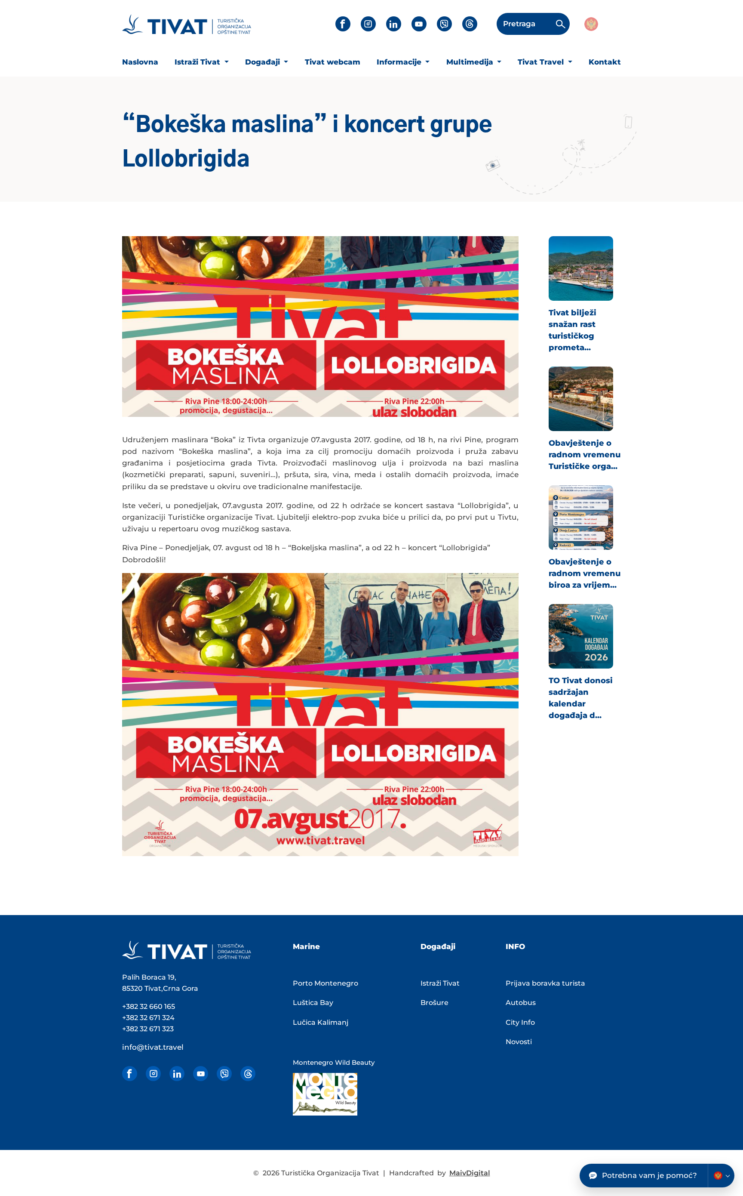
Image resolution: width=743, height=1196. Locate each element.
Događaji (263, 62)
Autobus (521, 1003)
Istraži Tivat (198, 62)
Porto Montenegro (325, 983)
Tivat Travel (542, 62)
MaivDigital (469, 1173)
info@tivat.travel (153, 1047)
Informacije (400, 62)
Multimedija (470, 62)
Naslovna (140, 62)
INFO (515, 946)
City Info (520, 1022)
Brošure (434, 1003)
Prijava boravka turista (545, 983)
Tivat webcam (332, 62)
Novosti (519, 1042)
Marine (306, 946)
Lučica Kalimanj (321, 1022)
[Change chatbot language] (721, 1175)
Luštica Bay (313, 1003)
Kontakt (605, 62)
